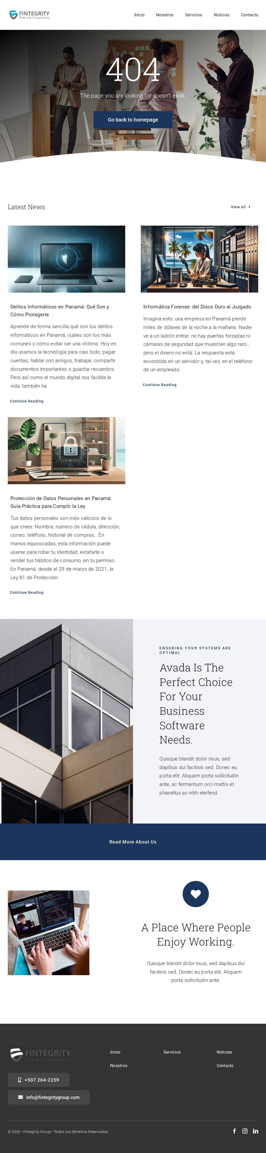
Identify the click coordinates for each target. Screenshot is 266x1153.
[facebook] (234, 1131)
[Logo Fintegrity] (29, 12)
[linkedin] (255, 1131)
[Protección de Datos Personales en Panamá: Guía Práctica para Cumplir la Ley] (66, 450)
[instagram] (245, 1131)
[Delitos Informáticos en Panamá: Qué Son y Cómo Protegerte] (66, 259)
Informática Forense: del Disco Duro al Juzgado (197, 307)
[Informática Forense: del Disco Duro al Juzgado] (199, 259)
